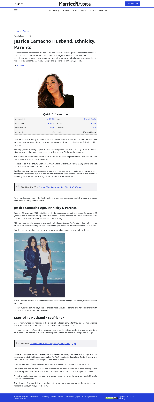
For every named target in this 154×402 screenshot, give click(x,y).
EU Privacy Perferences (89, 397)
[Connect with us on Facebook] (15, 3)
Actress (66, 10)
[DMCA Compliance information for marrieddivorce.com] (111, 398)
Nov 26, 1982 (50, 119)
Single (52, 128)
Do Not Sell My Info (20, 399)
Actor (75, 10)
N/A (94, 128)
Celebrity (103, 10)
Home (16, 31)
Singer (83, 10)
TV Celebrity (54, 10)
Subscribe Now (132, 4)
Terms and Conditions (21, 397)
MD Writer (20, 65)
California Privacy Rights (72, 397)
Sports (93, 10)
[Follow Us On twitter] (18, 3)
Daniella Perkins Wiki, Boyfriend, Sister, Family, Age (53, 343)
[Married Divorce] (74, 3)
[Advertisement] (32, 17)
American (51, 123)
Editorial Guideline (57, 397)
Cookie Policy (45, 397)
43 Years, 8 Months (89, 119)
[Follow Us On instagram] (22, 3)
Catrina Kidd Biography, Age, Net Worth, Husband (61, 187)
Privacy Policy (34, 397)
